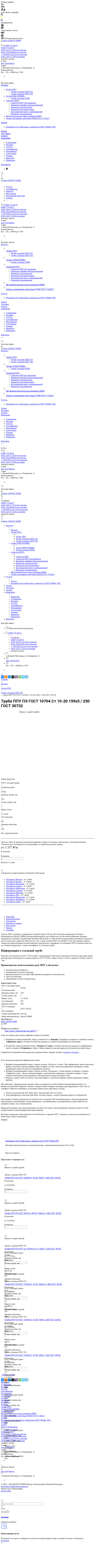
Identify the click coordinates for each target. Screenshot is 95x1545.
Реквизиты (10, 160)
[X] (12, 676)
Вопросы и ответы (14, 923)
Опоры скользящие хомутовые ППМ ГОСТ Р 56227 (28, 118)
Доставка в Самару (14, 886)
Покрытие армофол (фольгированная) (27, 105)
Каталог (4, 85)
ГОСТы (9, 147)
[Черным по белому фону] (1, 15)
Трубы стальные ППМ (20, 98)
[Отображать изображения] (2, 25)
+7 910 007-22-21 (14, 54)
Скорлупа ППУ (12, 101)
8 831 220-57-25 (13, 50)
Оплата (4, 136)
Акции (4, 131)
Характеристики (13, 919)
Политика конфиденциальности (14, 1486)
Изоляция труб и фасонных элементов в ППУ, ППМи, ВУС (31, 127)
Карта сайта (6, 1491)
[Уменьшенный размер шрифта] (2, 4)
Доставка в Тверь (13, 902)
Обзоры (4, 1422)
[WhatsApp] (19, 676)
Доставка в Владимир (15, 884)
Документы (11, 921)
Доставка (5, 133)
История (9, 145)
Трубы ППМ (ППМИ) (15, 96)
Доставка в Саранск (14, 891)
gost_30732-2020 (9, 1021)
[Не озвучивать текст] (2, 36)
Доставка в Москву (14, 879)
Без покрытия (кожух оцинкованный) (27, 112)
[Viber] (16, 676)
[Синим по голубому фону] (1, 20)
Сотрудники (11, 154)
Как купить (11, 926)
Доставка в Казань (14, 882)
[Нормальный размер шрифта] (2, 7)
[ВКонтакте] (2, 676)
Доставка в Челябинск (15, 899)
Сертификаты (12, 149)
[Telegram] (26, 676)
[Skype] (23, 676)
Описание (10, 917)
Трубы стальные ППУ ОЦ (22, 94)
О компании (11, 142)
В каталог (5, 1541)
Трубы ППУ (11, 89)
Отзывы (9, 156)
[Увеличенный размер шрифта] (3, 10)
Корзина (5, 1517)
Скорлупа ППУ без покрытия (23, 103)
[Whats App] (7, 169)
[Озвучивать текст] (2, 33)
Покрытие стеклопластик (21, 107)
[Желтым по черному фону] (1, 18)
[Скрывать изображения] (2, 28)
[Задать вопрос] (1, 866)
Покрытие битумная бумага (22, 109)
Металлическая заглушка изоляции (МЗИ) (23, 116)
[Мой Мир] (9, 676)
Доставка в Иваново (14, 893)
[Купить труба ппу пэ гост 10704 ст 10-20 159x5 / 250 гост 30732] (47, 765)
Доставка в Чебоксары (15, 888)
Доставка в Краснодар (15, 897)
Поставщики (11, 151)
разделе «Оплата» (71, 1052)
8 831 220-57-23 (13, 57)
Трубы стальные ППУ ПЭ (22, 92)
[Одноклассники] (5, 676)
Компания (5, 138)
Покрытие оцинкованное (21, 114)
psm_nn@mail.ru (7, 63)
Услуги (4, 123)
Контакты (6, 164)
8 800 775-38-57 (11, 46)
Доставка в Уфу (12, 895)
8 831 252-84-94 (13, 52)
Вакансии (10, 158)
